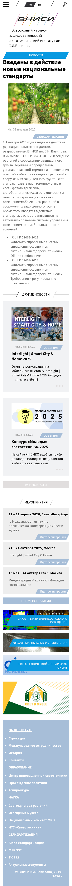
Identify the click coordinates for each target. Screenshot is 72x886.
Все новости (36, 484)
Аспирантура (19, 790)
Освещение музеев (23, 813)
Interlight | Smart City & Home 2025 (32, 356)
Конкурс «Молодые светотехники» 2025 (30, 444)
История (15, 753)
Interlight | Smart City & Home (30, 555)
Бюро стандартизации (26, 843)
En (39, 4)
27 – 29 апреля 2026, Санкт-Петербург (38, 514)
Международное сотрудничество (35, 745)
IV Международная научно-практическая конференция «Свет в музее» (36, 525)
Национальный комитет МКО (32, 820)
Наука (14, 797)
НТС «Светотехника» (25, 827)
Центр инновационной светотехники (38, 775)
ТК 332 (14, 857)
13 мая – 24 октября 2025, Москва (35, 573)
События (51, 348)
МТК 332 (15, 850)
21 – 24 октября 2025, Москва (32, 548)
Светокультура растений (28, 805)
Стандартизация (50, 137)
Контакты (16, 760)
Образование (20, 767)
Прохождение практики (28, 783)
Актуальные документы (27, 864)
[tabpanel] (36, 698)
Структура (17, 738)
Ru (30, 4)
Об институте (20, 730)
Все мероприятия (36, 601)
